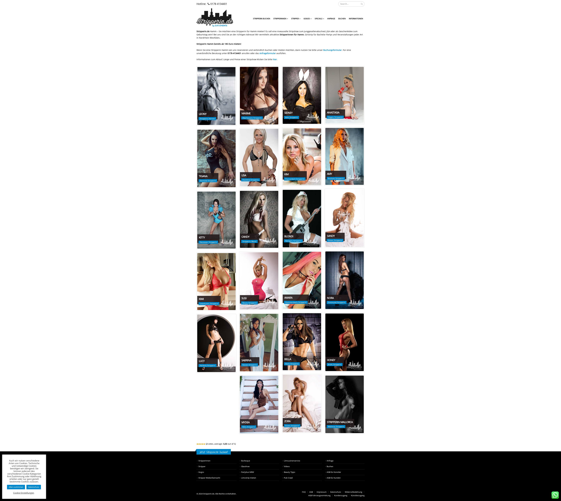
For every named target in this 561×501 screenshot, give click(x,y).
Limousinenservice (292, 461)
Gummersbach (291, 302)
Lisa (243, 175)
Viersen (212, 118)
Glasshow (245, 466)
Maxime (246, 113)
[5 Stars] (204, 444)
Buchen (342, 18)
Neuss (245, 303)
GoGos (307, 18)
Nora (330, 298)
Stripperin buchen (261, 18)
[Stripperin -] (214, 17)
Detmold (203, 180)
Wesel (253, 241)
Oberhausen (248, 118)
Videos (287, 466)
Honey (331, 360)
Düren (330, 240)
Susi (243, 298)
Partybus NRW (247, 472)
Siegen (331, 117)
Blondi (288, 236)
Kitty (202, 237)
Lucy (202, 361)
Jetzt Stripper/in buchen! (213, 452)
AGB (311, 492)
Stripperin (204, 118)
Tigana (203, 176)
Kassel (245, 365)
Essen (287, 425)
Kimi (201, 299)
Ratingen (288, 241)
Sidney (288, 112)
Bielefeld (246, 180)
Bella (287, 359)
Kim (286, 174)
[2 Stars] (199, 444)
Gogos (201, 472)
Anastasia (333, 112)
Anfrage (331, 18)
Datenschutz (335, 492)
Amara (288, 297)
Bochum (331, 178)
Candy (245, 236)
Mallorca (331, 426)
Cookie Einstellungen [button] (23, 493)
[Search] (362, 3)
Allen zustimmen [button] (16, 487)
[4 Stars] (203, 444)
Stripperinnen (279, 18)
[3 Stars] (201, 444)
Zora (287, 421)
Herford (203, 365)
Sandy (331, 236)
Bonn (287, 364)
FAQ (304, 492)
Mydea (245, 422)
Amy (329, 174)
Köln (287, 117)
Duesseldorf (290, 179)
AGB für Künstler (334, 472)
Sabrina (246, 360)
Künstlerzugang (358, 495)
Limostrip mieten (248, 478)
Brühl (330, 364)
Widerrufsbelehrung (353, 492)
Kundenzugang (340, 495)
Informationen (356, 18)
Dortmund (332, 302)
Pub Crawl (288, 478)
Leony (202, 114)
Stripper (295, 18)
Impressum (322, 492)
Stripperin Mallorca (340, 422)
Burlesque (245, 461)
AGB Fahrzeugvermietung (319, 495)
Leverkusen (204, 303)
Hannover (204, 242)
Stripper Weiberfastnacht (209, 478)
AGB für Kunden (334, 478)
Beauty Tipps (289, 472)
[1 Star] (197, 444)
